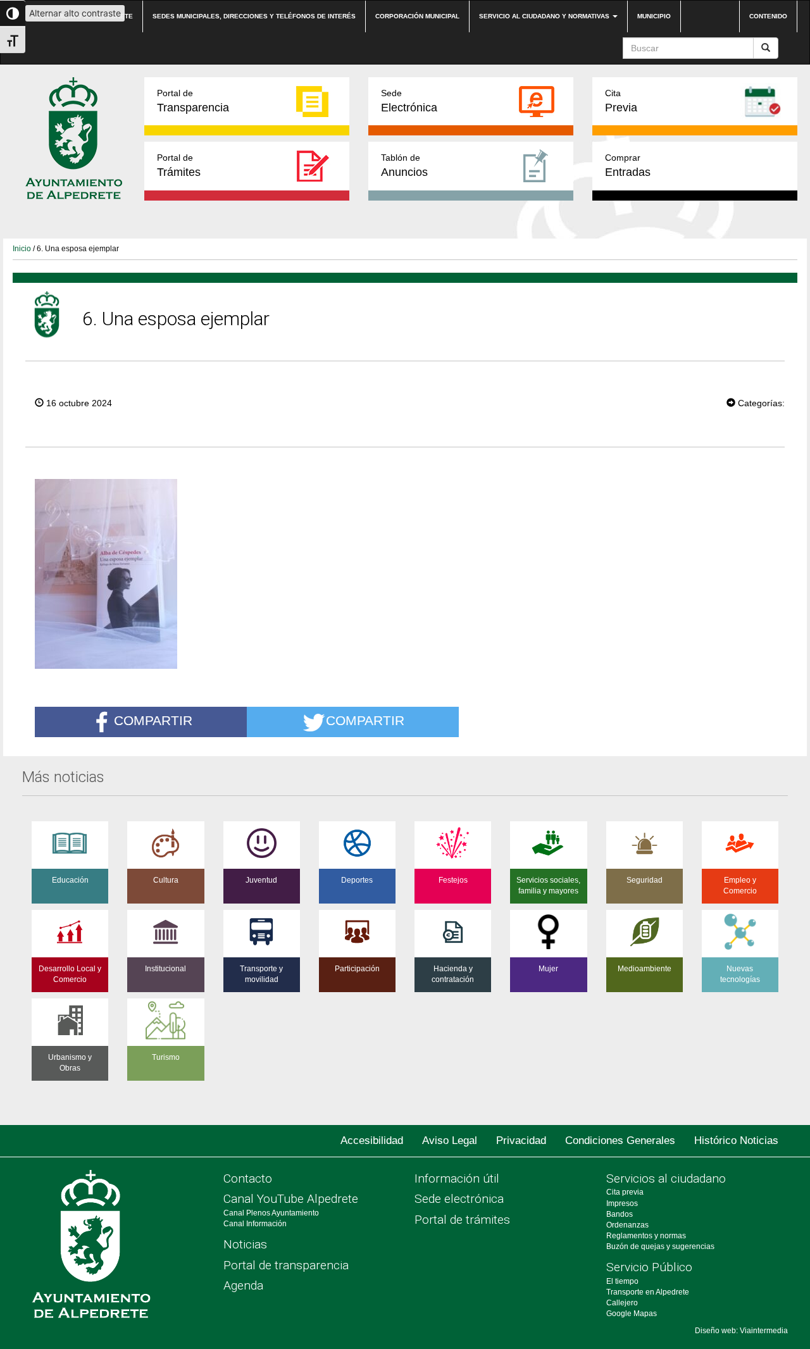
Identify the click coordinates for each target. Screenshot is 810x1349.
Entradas (628, 165)
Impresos (622, 1203)
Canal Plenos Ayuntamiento (271, 1213)
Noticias (245, 1244)
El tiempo (622, 1281)
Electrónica (409, 101)
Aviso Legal (449, 1141)
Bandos (619, 1214)
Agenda (243, 1285)
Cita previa (625, 1192)
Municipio (654, 16)
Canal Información (255, 1223)
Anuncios (404, 165)
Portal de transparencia (286, 1265)
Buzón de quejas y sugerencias (660, 1246)
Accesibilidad (371, 1141)
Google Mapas (631, 1313)
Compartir (153, 721)
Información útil (456, 1178)
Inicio (22, 248)
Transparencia (193, 101)
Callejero (622, 1302)
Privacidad (521, 1141)
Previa (621, 101)
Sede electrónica (459, 1198)
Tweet (688, 402)
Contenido (768, 16)
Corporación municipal (417, 16)
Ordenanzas (627, 1225)
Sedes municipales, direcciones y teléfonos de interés (254, 16)
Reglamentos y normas (646, 1235)
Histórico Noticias (736, 1141)
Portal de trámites (462, 1219)
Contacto (247, 1178)
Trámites (179, 165)
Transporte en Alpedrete (647, 1292)
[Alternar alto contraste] (12, 13)
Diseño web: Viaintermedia (741, 1330)
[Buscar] (765, 48)
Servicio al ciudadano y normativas (545, 16)
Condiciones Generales (620, 1141)
